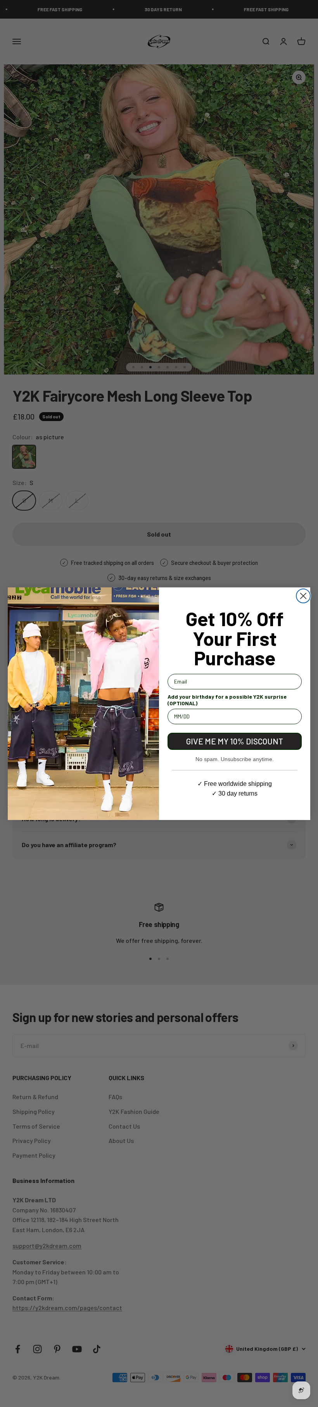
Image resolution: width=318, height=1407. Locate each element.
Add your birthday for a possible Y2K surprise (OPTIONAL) (227, 699)
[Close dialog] (303, 596)
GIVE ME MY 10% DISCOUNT (234, 741)
